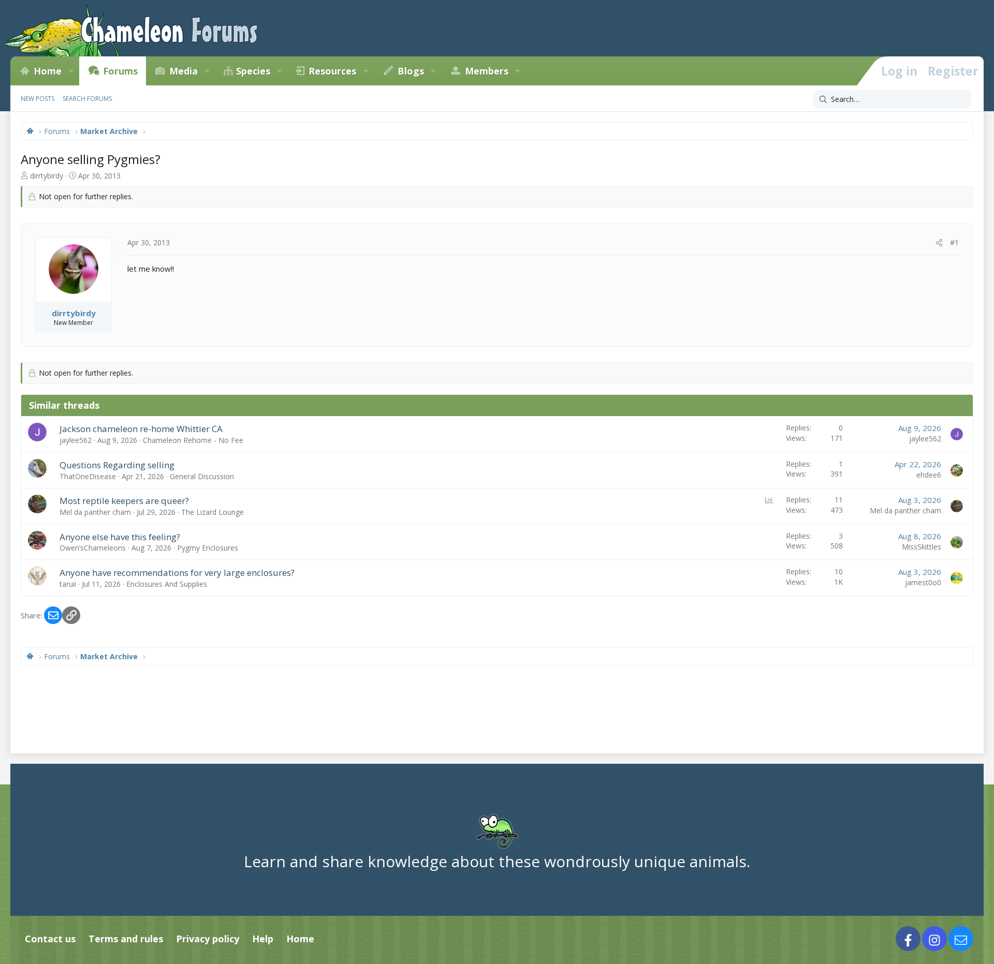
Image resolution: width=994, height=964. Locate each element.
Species (253, 71)
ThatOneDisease (88, 476)
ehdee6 (928, 475)
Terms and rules (126, 938)
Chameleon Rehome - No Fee (193, 440)
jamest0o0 (923, 582)
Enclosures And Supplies (166, 584)
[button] (71, 70)
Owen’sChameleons (93, 548)
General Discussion (202, 476)
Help (262, 938)
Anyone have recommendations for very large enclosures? (177, 573)
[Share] (939, 242)
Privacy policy (207, 938)
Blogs (411, 71)
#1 (954, 242)
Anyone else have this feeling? (120, 537)
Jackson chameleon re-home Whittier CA (141, 429)
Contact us (50, 938)
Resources (332, 71)
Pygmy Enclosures (207, 548)
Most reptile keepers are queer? (124, 501)
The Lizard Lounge (212, 512)
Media (183, 71)
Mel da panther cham (95, 512)
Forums (120, 71)
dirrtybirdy (46, 176)
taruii (68, 584)
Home (48, 71)
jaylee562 (76, 440)
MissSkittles (921, 547)
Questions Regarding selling (117, 465)
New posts (37, 98)
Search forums (87, 98)
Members (486, 71)
